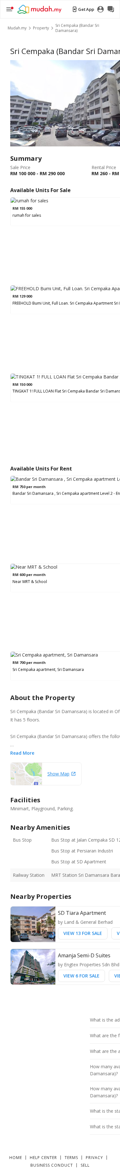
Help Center (43, 1157)
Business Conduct (51, 1165)
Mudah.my (17, 28)
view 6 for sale (81, 976)
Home (15, 1157)
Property (41, 28)
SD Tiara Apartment (82, 912)
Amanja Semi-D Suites (84, 955)
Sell (85, 1165)
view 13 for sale (82, 933)
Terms (71, 1157)
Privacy (94, 1157)
